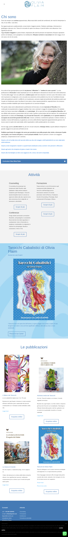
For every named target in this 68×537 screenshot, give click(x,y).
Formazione (23, 513)
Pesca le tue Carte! (16, 334)
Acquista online (16, 417)
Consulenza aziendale (25, 518)
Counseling (23, 511)
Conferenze (23, 516)
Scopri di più (20, 207)
